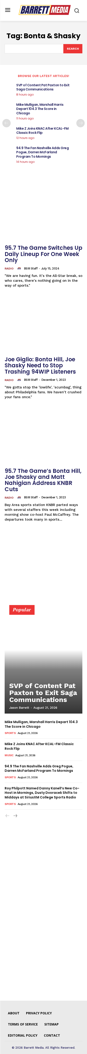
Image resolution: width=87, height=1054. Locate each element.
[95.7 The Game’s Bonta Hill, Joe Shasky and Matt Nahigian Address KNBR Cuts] (43, 436)
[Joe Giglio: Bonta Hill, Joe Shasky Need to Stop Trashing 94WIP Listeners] (43, 324)
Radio (9, 268)
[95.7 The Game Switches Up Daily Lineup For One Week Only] (43, 213)
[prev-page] (6, 123)
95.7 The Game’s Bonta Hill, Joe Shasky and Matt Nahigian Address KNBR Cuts (43, 480)
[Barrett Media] (45, 10)
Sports (10, 733)
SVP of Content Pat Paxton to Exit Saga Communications (43, 87)
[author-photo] (20, 268)
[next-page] (80, 123)
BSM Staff (31, 268)
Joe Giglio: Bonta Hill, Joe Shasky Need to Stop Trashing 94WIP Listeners (40, 365)
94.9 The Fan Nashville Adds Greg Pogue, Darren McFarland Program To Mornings (42, 152)
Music (9, 755)
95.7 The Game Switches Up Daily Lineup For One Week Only (43, 254)
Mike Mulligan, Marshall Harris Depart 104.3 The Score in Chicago (39, 108)
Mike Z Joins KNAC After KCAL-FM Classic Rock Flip (42, 130)
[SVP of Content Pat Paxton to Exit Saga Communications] (43, 661)
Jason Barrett (19, 707)
